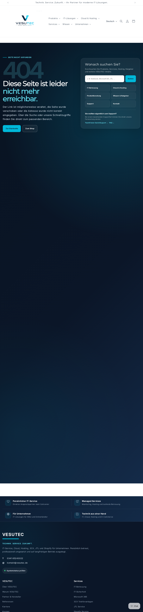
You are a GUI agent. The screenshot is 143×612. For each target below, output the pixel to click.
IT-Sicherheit (80, 592)
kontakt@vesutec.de (15, 563)
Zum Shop (29, 128)
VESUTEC (13, 534)
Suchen (131, 79)
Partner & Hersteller (11, 597)
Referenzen (7, 601)
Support (90, 104)
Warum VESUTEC (10, 592)
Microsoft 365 (80, 597)
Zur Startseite (12, 128)
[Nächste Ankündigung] (135, 2)
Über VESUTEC (9, 587)
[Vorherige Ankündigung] (8, 2)
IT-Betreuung (92, 88)
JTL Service (79, 606)
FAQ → (111, 123)
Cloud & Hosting (120, 88)
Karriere (6, 606)
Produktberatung (94, 96)
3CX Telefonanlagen (83, 601)
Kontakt (116, 104)
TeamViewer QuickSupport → (96, 123)
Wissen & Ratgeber (121, 96)
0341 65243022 (12, 558)
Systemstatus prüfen (16, 571)
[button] (54, 18)
